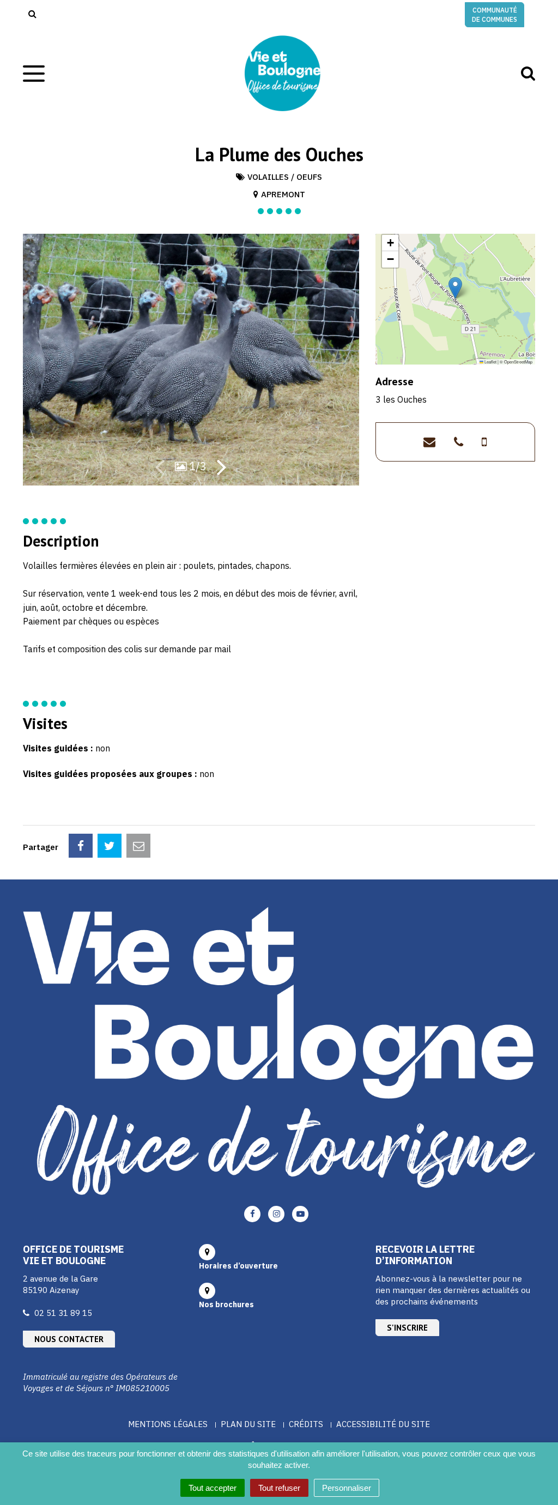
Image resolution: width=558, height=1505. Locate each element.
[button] (455, 288)
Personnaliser (346, 1487)
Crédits (306, 1424)
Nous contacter (69, 1339)
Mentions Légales (168, 1424)
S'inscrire (407, 1327)
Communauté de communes (494, 14)
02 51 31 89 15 (63, 1313)
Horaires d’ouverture (238, 1266)
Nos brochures (226, 1304)
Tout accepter (212, 1487)
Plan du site (248, 1424)
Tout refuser (279, 1487)
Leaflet (489, 362)
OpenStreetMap (518, 362)
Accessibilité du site (383, 1424)
